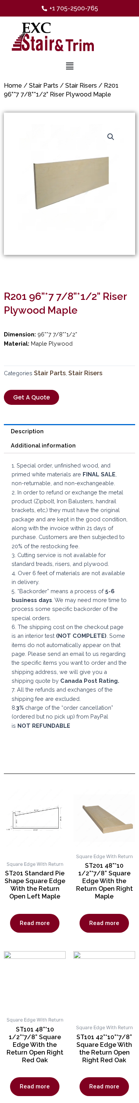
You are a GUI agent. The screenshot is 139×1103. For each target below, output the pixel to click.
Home (13, 85)
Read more (35, 923)
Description (27, 431)
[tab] (69, 431)
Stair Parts (43, 85)
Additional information (43, 445)
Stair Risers (81, 85)
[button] (31, 397)
